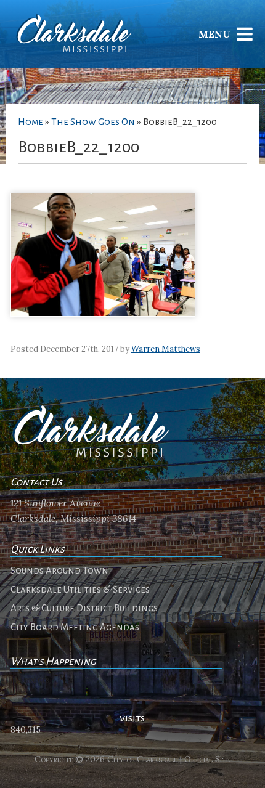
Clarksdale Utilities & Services (80, 590)
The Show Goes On (93, 122)
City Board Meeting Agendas (74, 627)
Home (30, 122)
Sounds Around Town (59, 570)
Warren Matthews (165, 349)
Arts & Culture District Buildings (84, 608)
